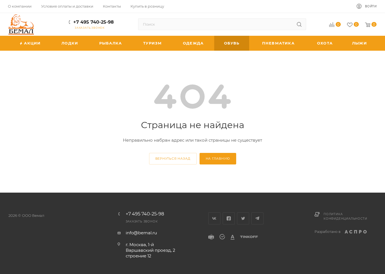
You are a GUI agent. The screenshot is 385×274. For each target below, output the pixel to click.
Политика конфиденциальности (345, 216)
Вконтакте (214, 218)
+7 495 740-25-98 (93, 22)
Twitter (243, 218)
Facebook (229, 218)
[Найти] (299, 24)
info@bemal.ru (141, 232)
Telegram (257, 218)
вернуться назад (173, 159)
